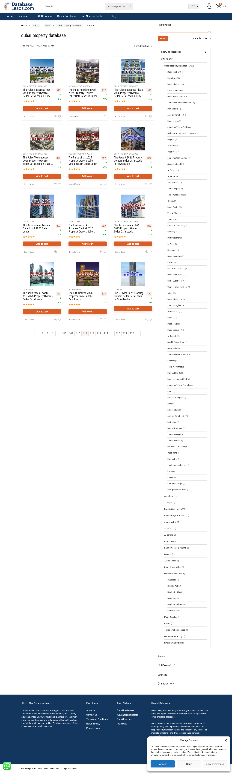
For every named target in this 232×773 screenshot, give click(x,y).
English (164, 683)
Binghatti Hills (173, 592)
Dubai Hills (172, 348)
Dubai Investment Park (177, 379)
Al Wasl (170, 244)
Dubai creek (172, 121)
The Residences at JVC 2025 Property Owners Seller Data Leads (126, 228)
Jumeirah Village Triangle (178, 385)
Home (9, 16)
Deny (189, 764)
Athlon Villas (170, 560)
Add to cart (42, 108)
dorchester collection (176, 465)
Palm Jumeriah (174, 90)
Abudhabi (168, 496)
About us (90, 710)
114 (106, 333)
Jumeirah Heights (175, 434)
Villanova (171, 152)
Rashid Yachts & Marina (175, 547)
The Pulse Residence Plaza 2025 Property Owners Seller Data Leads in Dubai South (128, 94)
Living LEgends (174, 281)
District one (172, 422)
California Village (174, 484)
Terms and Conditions (97, 719)
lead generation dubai (177, 490)
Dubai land (172, 324)
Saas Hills (171, 580)
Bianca (167, 623)
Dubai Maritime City (173, 636)
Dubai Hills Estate (175, 96)
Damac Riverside (174, 428)
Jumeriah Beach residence (179, 103)
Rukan (170, 262)
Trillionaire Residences (174, 630)
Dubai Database (66, 16)
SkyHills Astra (173, 586)
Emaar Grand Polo (172, 642)
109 (71, 333)
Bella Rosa (172, 610)
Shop (35, 25)
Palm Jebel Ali (171, 617)
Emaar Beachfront (175, 225)
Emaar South (173, 410)
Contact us (91, 715)
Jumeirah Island (174, 441)
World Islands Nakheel (177, 287)
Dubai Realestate (125, 710)
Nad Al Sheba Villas (176, 268)
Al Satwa (171, 176)
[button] (225, 740)
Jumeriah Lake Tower (176, 354)
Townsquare (172, 182)
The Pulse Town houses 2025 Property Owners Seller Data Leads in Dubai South (37, 162)
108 (64, 333)
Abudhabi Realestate (127, 715)
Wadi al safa (172, 311)
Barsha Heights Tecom (174, 515)
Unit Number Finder (92, 16)
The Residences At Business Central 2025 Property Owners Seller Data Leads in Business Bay (83, 230)
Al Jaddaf (171, 336)
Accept (163, 764)
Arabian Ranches (175, 115)
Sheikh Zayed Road (175, 342)
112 (92, 333)
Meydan (171, 139)
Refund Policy (93, 723)
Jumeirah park (173, 189)
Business (23, 16)
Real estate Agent (175, 398)
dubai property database (69, 25)
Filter (163, 38)
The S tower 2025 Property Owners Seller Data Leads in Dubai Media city (128, 296)
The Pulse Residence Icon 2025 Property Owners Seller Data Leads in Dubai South (37, 94)
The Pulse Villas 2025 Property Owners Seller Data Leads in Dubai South (82, 160)
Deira (166, 554)
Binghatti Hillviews (175, 604)
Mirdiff (170, 318)
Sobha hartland (174, 164)
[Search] (129, 6)
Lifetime (165, 665)
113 (99, 333)
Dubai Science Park (173, 573)
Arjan (169, 293)
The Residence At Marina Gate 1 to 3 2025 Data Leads (36, 228)
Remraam (171, 250)
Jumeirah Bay (170, 522)
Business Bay (74, 222)
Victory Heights (174, 305)
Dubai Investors (124, 719)
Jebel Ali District (174, 367)
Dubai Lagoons (174, 330)
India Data (122, 723)
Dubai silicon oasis (173, 509)
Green (170, 201)
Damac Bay (172, 459)
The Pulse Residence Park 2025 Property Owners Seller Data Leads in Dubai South (82, 94)
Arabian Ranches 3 (175, 416)
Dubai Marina (29, 222)
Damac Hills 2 (173, 373)
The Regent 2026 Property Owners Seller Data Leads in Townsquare (128, 160)
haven (170, 471)
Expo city (168, 541)
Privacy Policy (93, 728)
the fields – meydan (176, 447)
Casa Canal (172, 453)
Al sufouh (168, 528)
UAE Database (44, 16)
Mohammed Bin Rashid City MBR (182, 133)
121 (125, 333)
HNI (169, 404)
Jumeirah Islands (175, 195)
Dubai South (172, 207)
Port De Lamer (173, 238)
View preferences (215, 764)
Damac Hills (172, 109)
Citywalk (171, 361)
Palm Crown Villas (172, 567)
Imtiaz (170, 477)
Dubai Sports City (174, 275)
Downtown (28, 289)
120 (118, 333)
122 (132, 333)
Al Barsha (168, 535)
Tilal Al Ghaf (172, 213)
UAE (47, 25)
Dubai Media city (174, 299)
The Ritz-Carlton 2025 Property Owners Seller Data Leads (81, 296)
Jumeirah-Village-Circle (177, 127)
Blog (113, 16)
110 (78, 333)
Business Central (175, 256)
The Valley (172, 219)
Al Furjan (171, 170)
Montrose (171, 598)
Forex (169, 391)
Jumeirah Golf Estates (177, 158)
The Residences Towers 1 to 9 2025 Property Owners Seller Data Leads (38, 296)
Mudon (170, 232)
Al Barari (171, 146)
